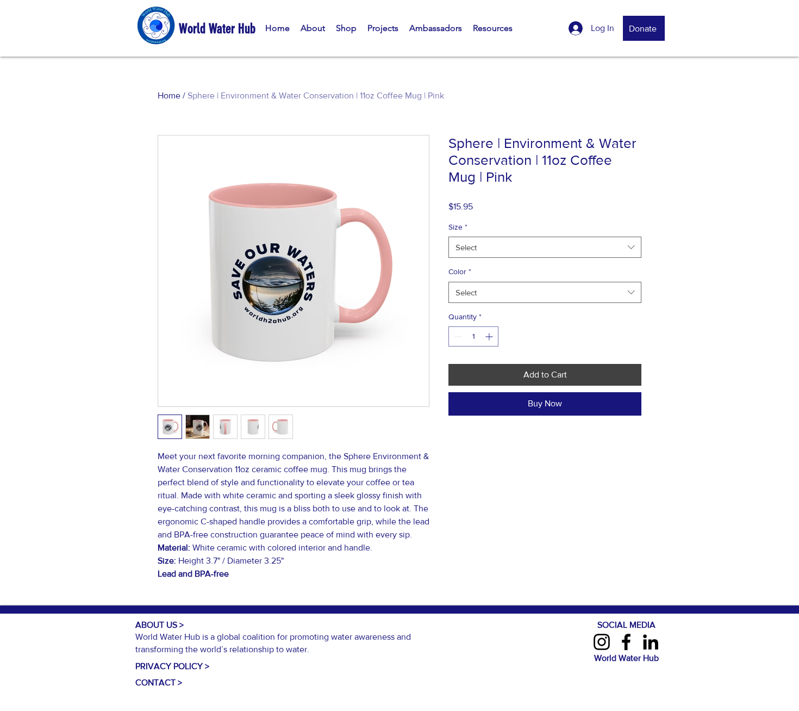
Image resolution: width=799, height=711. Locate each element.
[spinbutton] (473, 336)
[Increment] (490, 336)
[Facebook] (626, 642)
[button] (312, 28)
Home (169, 95)
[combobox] (544, 247)
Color (459, 271)
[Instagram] (602, 642)
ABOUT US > (159, 624)
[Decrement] (457, 336)
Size (457, 226)
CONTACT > (158, 682)
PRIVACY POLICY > (172, 666)
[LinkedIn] (650, 642)
